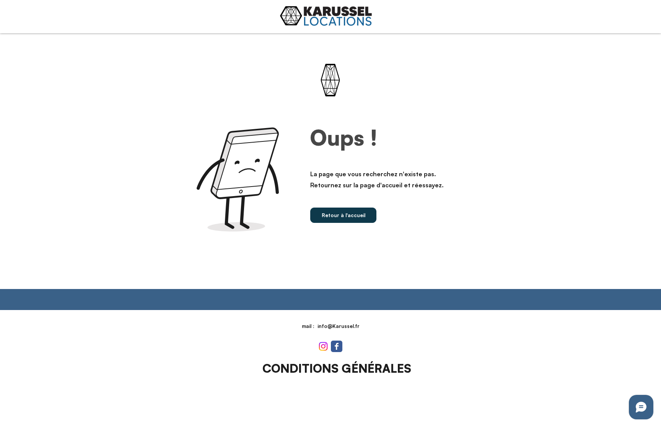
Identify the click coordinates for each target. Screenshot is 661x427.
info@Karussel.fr (338, 326)
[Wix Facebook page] (336, 346)
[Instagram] (323, 346)
